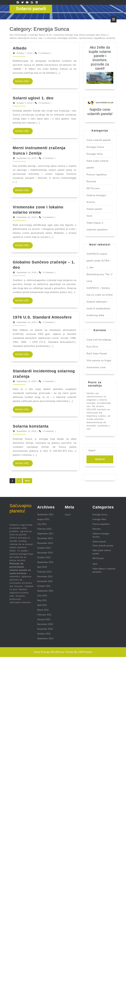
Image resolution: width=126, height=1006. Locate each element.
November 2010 (45, 629)
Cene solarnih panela (99, 140)
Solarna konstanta (31, 426)
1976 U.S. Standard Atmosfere (42, 317)
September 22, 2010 (26, 158)
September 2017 (45, 533)
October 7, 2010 (24, 53)
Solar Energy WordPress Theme (53, 652)
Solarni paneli (31, 8)
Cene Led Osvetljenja (99, 339)
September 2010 (45, 638)
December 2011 (45, 576)
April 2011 (42, 605)
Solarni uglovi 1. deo (33, 98)
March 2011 (43, 610)
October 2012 (44, 557)
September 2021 (45, 514)
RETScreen (93, 188)
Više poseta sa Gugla (99, 360)
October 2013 (44, 548)
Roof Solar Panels (97, 353)
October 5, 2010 (24, 103)
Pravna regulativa (97, 174)
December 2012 (45, 552)
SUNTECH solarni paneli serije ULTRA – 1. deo (99, 261)
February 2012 (44, 571)
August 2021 (43, 519)
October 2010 (44, 633)
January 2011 (43, 619)
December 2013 (45, 538)
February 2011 (44, 614)
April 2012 (42, 567)
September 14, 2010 (26, 381)
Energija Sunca (95, 147)
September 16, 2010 (26, 272)
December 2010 (45, 624)
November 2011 (45, 581)
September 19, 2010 (26, 217)
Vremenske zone (96, 367)
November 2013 (45, 543)
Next (27, 480)
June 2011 (42, 595)
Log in (68, 514)
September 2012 (45, 562)
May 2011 (42, 600)
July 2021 (42, 524)
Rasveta (91, 181)
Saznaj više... (24, 82)
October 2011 (43, 586)
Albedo (20, 48)
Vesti (89, 216)
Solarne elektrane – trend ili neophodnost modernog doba (98, 308)
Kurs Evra (92, 346)
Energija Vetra (95, 154)
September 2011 (45, 591)
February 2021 (44, 529)
